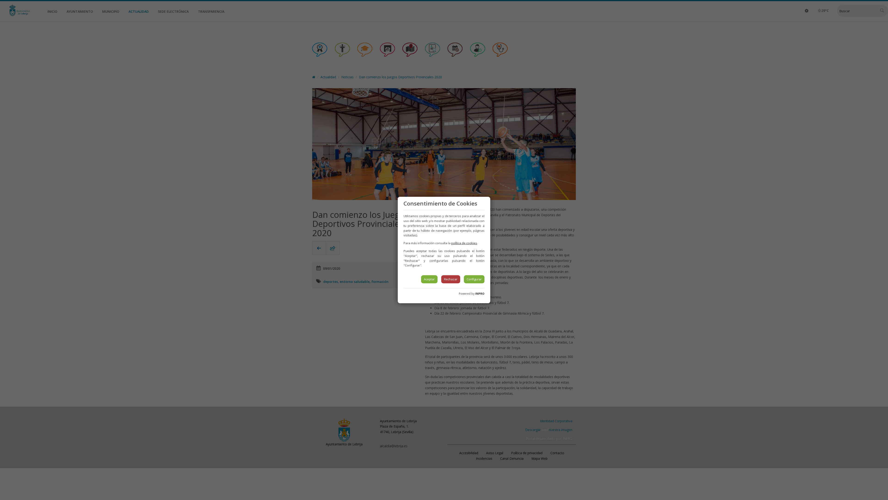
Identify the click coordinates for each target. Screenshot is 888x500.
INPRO (479, 294)
